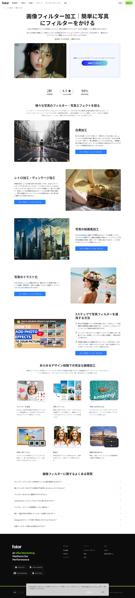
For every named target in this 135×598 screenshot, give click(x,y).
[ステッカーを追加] (31, 391)
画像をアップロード (94, 63)
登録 (120, 3)
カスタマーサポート (89, 550)
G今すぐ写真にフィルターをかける (91, 248)
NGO (85, 557)
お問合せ (65, 554)
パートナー (66, 557)
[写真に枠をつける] (31, 436)
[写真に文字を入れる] (104, 391)
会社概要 (65, 550)
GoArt (106, 550)
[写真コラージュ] (67, 391)
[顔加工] (67, 436)
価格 (65, 3)
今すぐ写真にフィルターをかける (91, 152)
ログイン (128, 3)
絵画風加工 (84, 235)
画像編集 (11, 8)
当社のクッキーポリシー (92, 586)
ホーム (4, 8)
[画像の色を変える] (104, 436)
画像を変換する (108, 554)
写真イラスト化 (25, 283)
